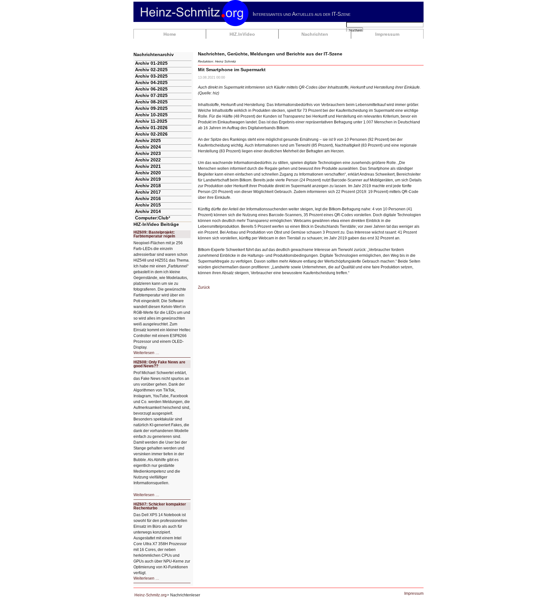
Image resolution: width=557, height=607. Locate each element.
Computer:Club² (152, 217)
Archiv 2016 (148, 198)
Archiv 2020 (148, 172)
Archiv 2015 (148, 204)
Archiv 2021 (148, 166)
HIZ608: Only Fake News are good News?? (159, 364)
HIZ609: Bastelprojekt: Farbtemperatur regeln (154, 234)
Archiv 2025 (148, 140)
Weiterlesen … (146, 353)
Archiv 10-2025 (151, 114)
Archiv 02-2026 (151, 134)
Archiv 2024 (148, 146)
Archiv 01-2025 (151, 63)
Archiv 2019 (148, 179)
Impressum (387, 34)
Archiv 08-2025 (151, 101)
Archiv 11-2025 (151, 121)
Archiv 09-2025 (151, 108)
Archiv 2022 (148, 159)
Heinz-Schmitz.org (150, 595)
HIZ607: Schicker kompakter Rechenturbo (159, 506)
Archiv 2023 (148, 153)
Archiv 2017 (148, 192)
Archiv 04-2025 (151, 82)
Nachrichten (314, 34)
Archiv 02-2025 (151, 69)
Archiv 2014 (148, 211)
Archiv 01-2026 (151, 127)
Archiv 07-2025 (151, 95)
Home (169, 34)
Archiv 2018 (148, 185)
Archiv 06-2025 (151, 89)
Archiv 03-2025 (151, 76)
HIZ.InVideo (242, 34)
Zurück (204, 287)
